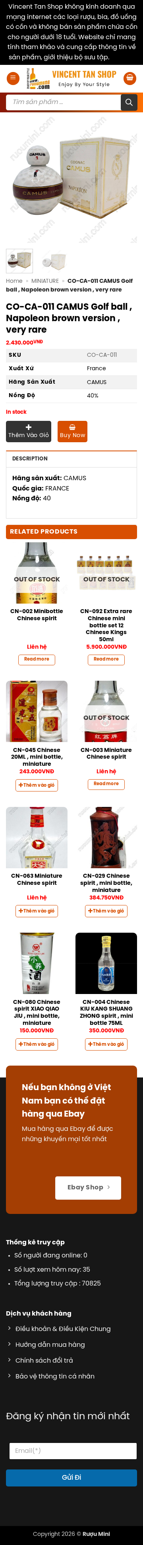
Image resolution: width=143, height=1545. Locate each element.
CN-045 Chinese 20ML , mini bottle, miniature (37, 757)
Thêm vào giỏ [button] (39, 785)
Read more (37, 659)
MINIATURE (45, 281)
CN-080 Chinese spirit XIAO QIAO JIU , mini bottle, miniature (36, 1013)
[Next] (124, 178)
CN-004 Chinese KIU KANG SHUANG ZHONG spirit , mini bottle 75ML (106, 1013)
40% (93, 396)
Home (14, 281)
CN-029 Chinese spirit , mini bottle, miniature (106, 883)
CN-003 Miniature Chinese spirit (106, 754)
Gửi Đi (71, 1477)
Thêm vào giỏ (28, 436)
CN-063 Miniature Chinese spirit (36, 879)
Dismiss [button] (122, 57)
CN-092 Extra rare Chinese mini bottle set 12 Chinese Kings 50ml (106, 625)
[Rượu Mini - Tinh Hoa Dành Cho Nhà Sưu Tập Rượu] (71, 78)
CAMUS (96, 382)
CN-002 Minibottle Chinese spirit (36, 615)
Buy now (72, 436)
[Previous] (19, 178)
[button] (13, 78)
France (96, 368)
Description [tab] (30, 459)
